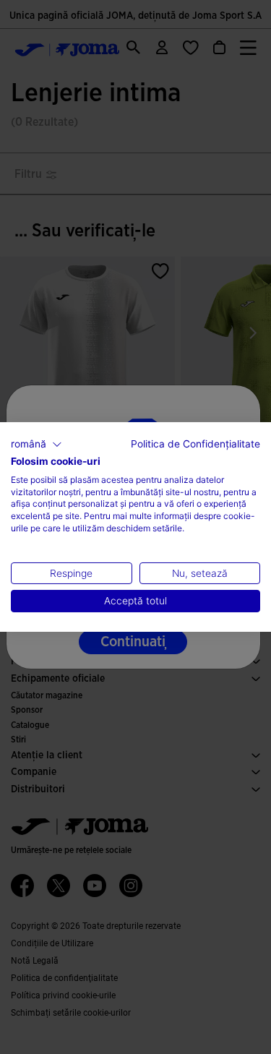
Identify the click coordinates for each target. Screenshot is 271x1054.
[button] (36, 444)
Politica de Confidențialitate (195, 444)
